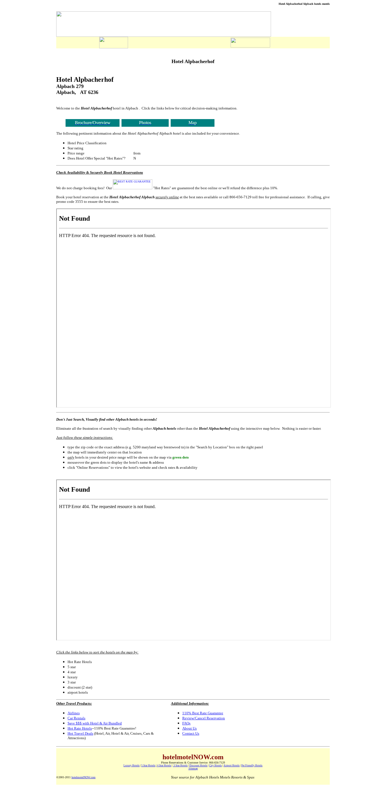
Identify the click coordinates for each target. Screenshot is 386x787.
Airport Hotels (232, 765)
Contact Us (190, 733)
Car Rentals (76, 718)
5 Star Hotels (148, 765)
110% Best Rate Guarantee (202, 713)
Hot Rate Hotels (80, 728)
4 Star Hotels (164, 765)
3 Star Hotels (180, 765)
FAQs (186, 723)
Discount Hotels (198, 765)
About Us (189, 728)
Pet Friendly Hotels (252, 765)
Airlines (74, 713)
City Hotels (215, 765)
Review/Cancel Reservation (203, 718)
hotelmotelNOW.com (83, 777)
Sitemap (193, 768)
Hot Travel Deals (80, 733)
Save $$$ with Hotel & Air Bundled (95, 723)
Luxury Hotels (131, 765)
